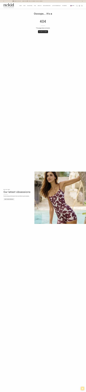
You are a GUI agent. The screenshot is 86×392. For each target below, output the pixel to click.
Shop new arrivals (9, 199)
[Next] (82, 1)
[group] (43, 1)
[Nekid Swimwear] (9, 5)
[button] (77, 5)
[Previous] (3, 1)
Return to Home (43, 31)
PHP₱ (73, 5)
